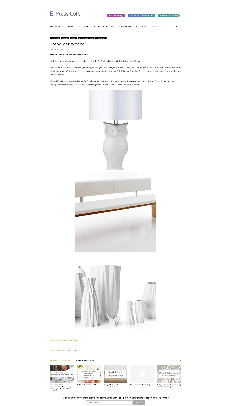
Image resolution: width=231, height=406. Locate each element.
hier (75, 340)
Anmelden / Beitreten (59, 2)
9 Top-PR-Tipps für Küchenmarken (112, 386)
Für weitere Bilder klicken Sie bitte (62, 340)
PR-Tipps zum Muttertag (140, 385)
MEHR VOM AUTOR (85, 361)
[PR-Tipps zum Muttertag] (142, 374)
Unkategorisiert (100, 38)
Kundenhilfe (127, 2)
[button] (177, 26)
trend (68, 350)
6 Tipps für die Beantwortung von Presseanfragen (169, 386)
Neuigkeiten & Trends (91, 2)
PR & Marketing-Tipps (111, 2)
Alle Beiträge (75, 2)
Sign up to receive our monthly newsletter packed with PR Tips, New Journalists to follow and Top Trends (115, 398)
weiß (76, 350)
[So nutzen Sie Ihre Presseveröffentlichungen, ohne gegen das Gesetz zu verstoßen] (62, 374)
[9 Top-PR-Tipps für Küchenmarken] (115, 374)
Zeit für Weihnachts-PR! (86, 385)
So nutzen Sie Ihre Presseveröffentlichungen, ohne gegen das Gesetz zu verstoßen (60, 388)
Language (65, 38)
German (73, 38)
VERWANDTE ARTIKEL (61, 361)
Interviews (139, 2)
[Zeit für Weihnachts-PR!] (89, 374)
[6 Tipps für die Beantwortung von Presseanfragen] (169, 374)
